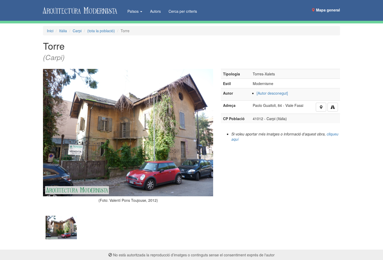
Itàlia (63, 30)
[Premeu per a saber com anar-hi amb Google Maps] (333, 107)
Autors (155, 11)
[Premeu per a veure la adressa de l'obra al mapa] (321, 107)
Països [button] (133, 11)
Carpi (77, 30)
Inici (50, 30)
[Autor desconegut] (272, 93)
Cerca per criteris (183, 11)
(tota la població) (101, 30)
